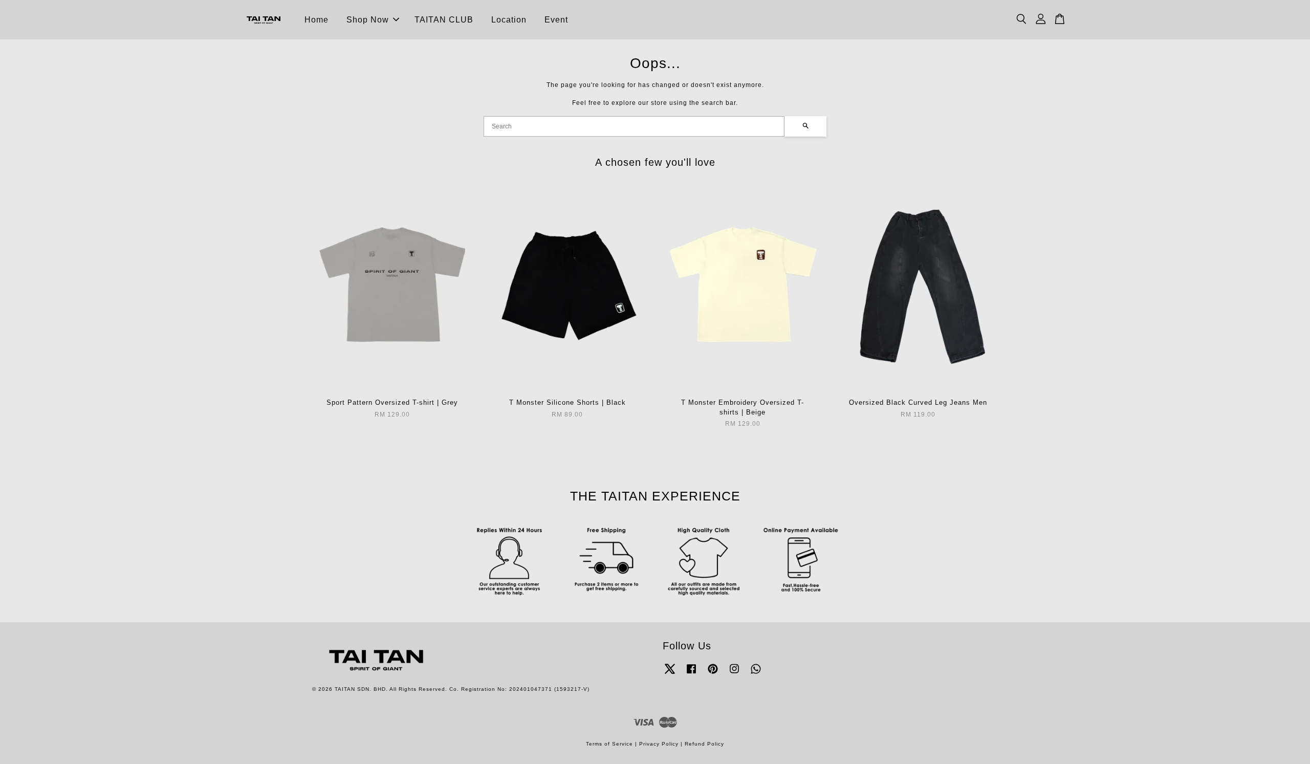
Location (509, 19)
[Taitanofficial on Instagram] (734, 674)
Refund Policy (704, 744)
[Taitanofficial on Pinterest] (713, 674)
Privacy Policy (659, 744)
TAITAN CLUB (443, 19)
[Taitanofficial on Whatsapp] (756, 674)
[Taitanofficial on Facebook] (691, 674)
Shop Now (367, 19)
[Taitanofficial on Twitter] (670, 674)
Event (556, 19)
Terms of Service (609, 744)
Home (316, 19)
